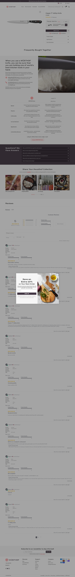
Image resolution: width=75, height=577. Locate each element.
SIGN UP (27, 293)
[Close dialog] (57, 275)
